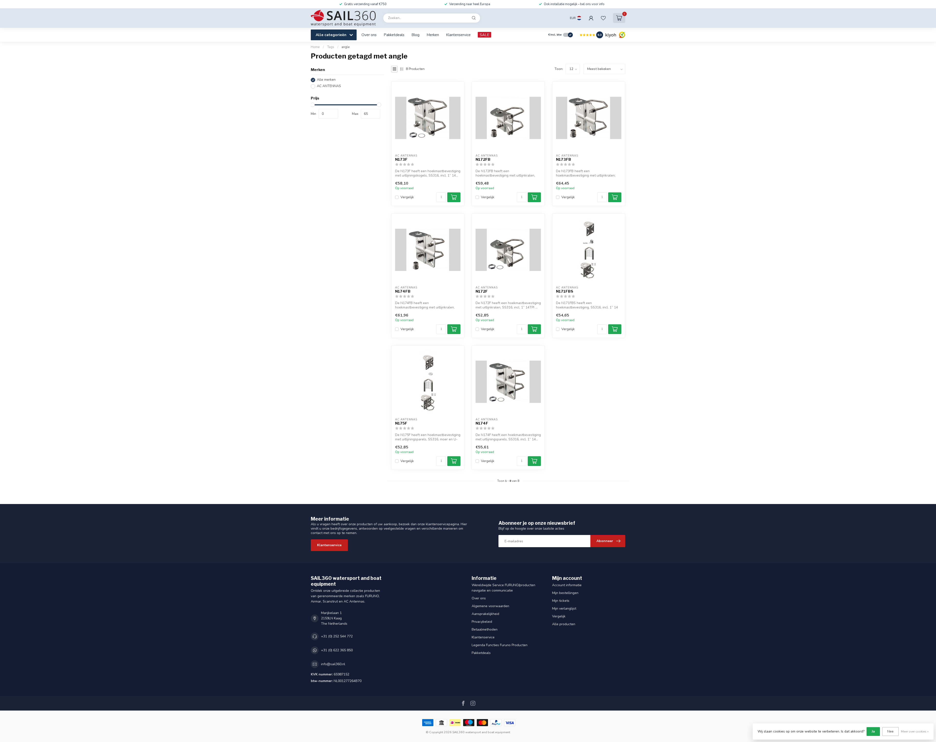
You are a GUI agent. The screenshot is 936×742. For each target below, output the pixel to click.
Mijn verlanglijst (564, 608)
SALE (484, 34)
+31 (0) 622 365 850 (337, 650)
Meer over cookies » (915, 731)
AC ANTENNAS (329, 86)
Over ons (369, 34)
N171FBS (564, 291)
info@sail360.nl (333, 664)
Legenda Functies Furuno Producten (499, 645)
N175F (401, 423)
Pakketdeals (394, 34)
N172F (482, 291)
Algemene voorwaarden (490, 606)
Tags (330, 47)
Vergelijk (407, 197)
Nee (890, 731)
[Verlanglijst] (603, 18)
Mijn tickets (560, 600)
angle (345, 47)
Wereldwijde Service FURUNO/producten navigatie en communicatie (503, 588)
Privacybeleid (482, 621)
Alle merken (326, 80)
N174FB (402, 291)
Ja (873, 731)
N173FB (563, 159)
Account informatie (567, 585)
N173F (401, 159)
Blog (415, 34)
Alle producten (563, 624)
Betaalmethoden (484, 629)
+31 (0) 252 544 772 (337, 636)
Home (315, 47)
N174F (482, 423)
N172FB (483, 159)
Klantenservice (458, 34)
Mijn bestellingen (565, 593)
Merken (433, 34)
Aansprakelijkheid (485, 614)
